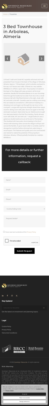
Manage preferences (25, 401)
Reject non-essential (25, 397)
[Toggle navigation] (44, 6)
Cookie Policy (6, 326)
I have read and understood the (20, 232)
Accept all (24, 394)
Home (5, 14)
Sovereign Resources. (20, 362)
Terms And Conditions (9, 333)
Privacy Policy (31, 232)
